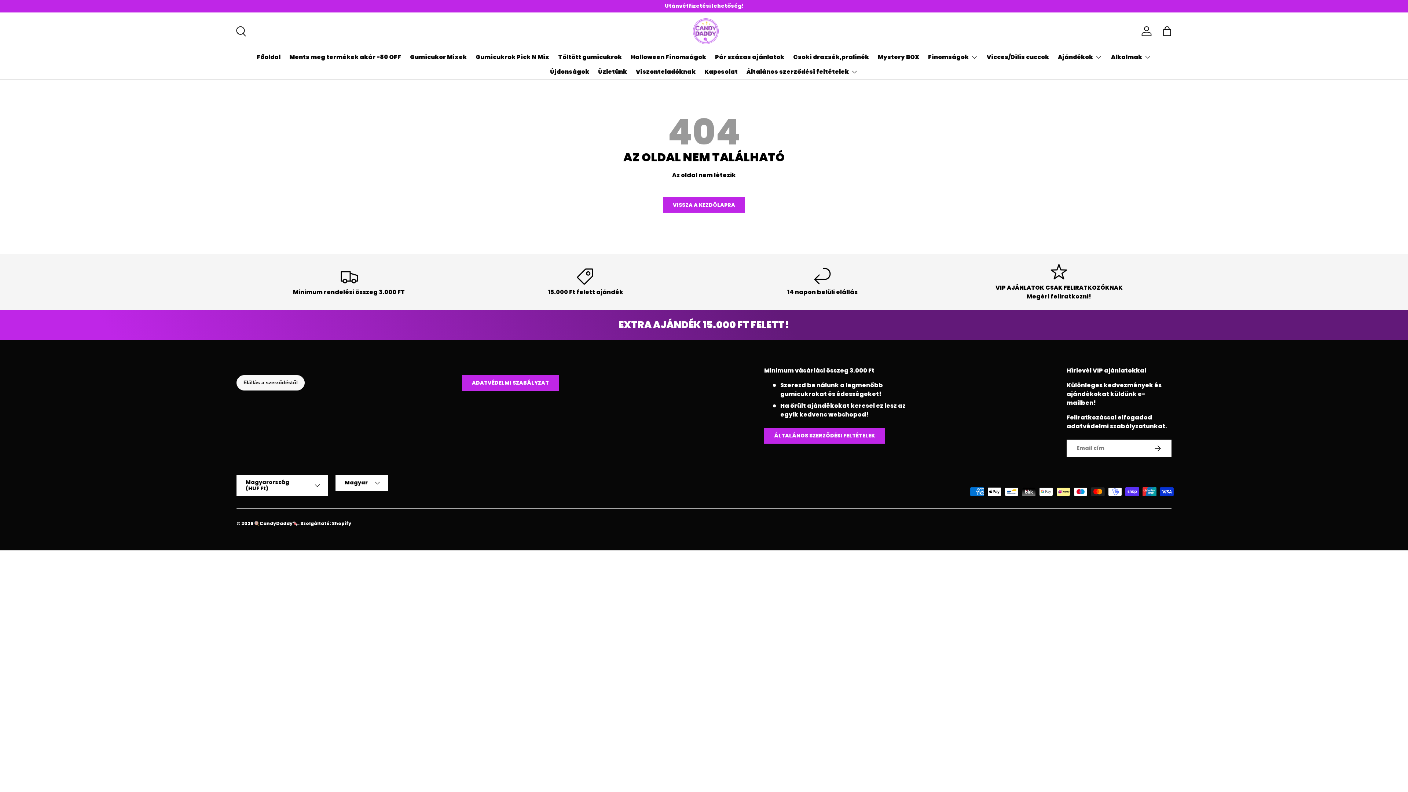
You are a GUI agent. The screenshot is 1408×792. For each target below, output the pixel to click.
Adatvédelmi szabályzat (510, 382)
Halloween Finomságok (668, 57)
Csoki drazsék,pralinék (831, 57)
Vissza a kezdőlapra (704, 205)
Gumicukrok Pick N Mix (512, 57)
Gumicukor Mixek (438, 57)
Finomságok (948, 57)
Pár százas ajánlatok (749, 57)
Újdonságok (569, 71)
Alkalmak (1126, 57)
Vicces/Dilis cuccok (1018, 57)
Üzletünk (612, 71)
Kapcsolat (721, 71)
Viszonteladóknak (666, 71)
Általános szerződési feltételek (798, 71)
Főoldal (268, 57)
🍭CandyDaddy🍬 (276, 523)
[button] (1167, 31)
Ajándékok (1075, 57)
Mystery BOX (898, 57)
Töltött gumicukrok (590, 57)
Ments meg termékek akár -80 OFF (345, 57)
